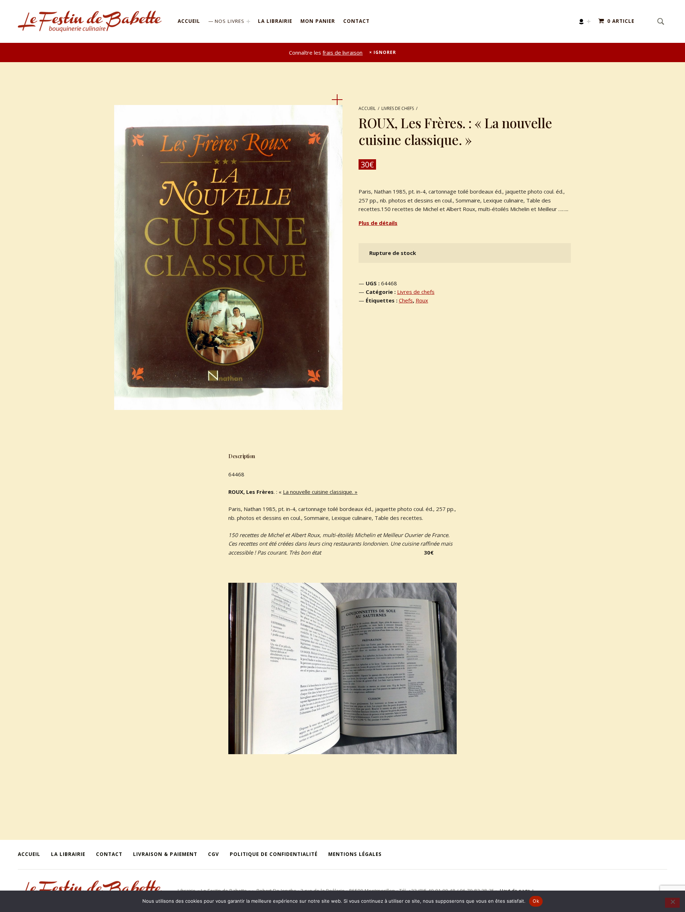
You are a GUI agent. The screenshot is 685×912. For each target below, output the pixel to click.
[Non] (672, 903)
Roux (422, 300)
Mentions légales (355, 854)
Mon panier (317, 21)
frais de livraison (342, 52)
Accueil (189, 21)
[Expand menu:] (588, 21)
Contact (356, 21)
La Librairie (275, 21)
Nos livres (229, 21)
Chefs (406, 300)
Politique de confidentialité (274, 854)
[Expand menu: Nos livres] (248, 21)
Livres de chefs (397, 108)
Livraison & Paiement (165, 854)
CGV (213, 854)
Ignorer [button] (385, 52)
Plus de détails (378, 222)
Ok (536, 901)
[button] (337, 99)
